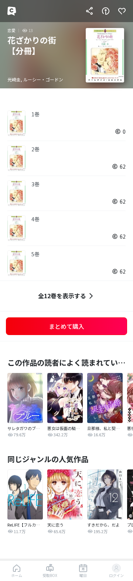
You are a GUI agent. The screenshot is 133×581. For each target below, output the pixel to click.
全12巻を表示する (62, 295)
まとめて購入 (66, 326)
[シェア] (89, 11)
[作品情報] (106, 11)
